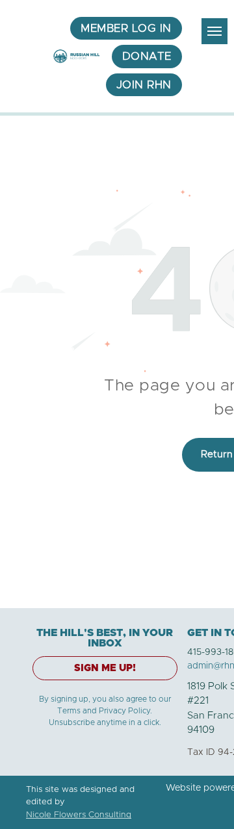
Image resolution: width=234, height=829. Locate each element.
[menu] (215, 31)
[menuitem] (126, 28)
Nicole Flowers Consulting (78, 815)
